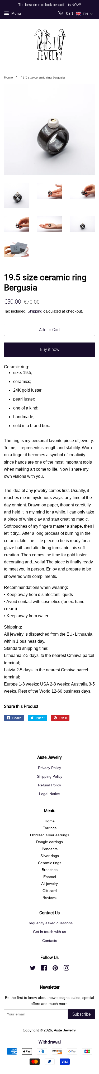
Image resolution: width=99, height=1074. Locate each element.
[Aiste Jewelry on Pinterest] (55, 969)
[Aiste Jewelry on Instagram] (66, 969)
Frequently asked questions (49, 923)
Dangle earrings (49, 842)
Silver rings (49, 856)
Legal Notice (49, 794)
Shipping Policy (49, 777)
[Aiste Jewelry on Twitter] (33, 969)
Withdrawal (50, 1042)
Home (8, 77)
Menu (15, 13)
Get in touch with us (49, 932)
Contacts (49, 941)
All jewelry (49, 884)
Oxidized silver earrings (49, 835)
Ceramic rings (49, 863)
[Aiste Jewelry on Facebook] (44, 969)
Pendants (50, 849)
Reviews (49, 898)
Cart (69, 13)
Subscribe (81, 1014)
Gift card (50, 891)
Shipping (34, 311)
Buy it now (49, 349)
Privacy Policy (49, 768)
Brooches (50, 870)
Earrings (49, 828)
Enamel (49, 877)
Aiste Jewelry (65, 1030)
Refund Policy (49, 785)
